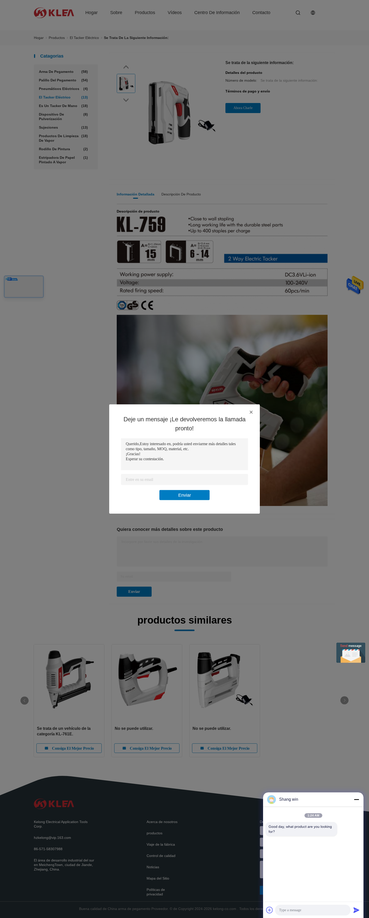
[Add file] (269, 909)
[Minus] (356, 799)
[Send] (356, 909)
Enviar (184, 495)
